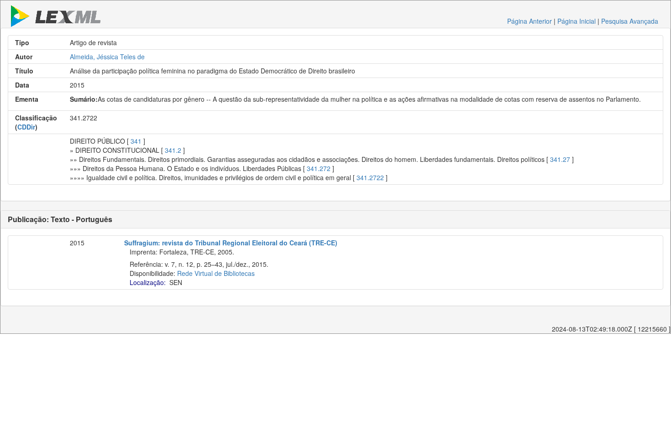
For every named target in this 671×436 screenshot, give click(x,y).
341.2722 (370, 177)
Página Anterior (529, 21)
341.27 (560, 159)
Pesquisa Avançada (629, 21)
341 (136, 140)
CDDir (26, 126)
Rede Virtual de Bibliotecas (216, 273)
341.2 (173, 150)
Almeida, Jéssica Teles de (107, 56)
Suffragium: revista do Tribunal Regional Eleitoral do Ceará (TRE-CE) (230, 242)
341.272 (318, 168)
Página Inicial (576, 21)
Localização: (148, 282)
